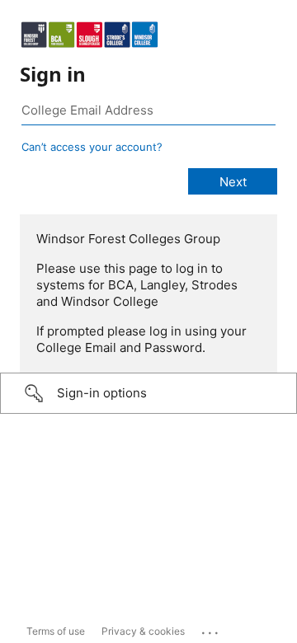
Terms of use (55, 631)
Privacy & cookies (143, 631)
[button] (148, 393)
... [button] (211, 629)
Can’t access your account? (92, 146)
